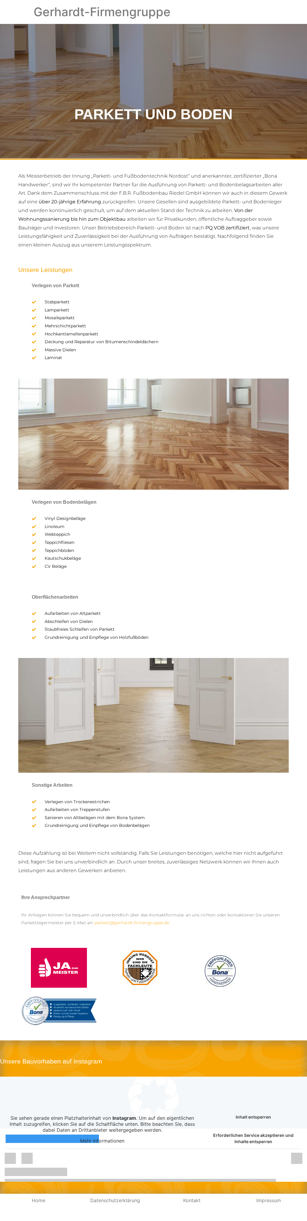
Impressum (268, 1200)
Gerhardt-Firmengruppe (102, 11)
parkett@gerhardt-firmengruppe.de (131, 922)
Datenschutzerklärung (115, 1200)
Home (38, 1200)
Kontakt (192, 1200)
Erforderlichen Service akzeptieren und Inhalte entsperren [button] (253, 1138)
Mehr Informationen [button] (102, 1141)
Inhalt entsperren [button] (253, 1116)
